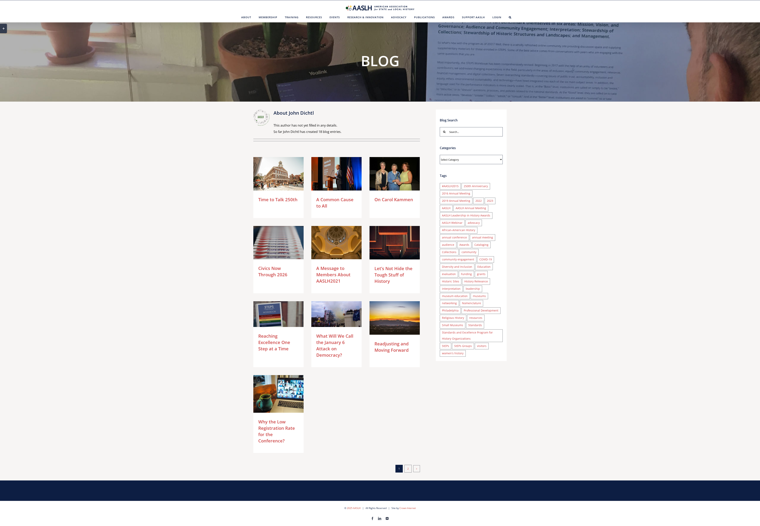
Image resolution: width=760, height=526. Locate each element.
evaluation (449, 274)
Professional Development (481, 310)
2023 (490, 201)
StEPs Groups (463, 346)
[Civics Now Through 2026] (278, 242)
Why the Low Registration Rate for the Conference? (272, 393)
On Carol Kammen (388, 173)
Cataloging (481, 245)
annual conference (454, 237)
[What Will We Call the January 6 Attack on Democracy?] (336, 314)
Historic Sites (450, 281)
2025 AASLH (354, 508)
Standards (475, 325)
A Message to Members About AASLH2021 (330, 242)
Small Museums (452, 325)
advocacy (474, 223)
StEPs (445, 346)
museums (479, 296)
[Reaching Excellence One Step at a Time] (278, 314)
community (469, 252)
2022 (478, 201)
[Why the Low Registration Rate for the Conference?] (278, 394)
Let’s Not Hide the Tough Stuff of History (388, 242)
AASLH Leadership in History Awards (466, 215)
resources (475, 318)
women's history (453, 353)
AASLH (446, 208)
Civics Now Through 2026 (272, 242)
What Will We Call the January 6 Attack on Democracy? (330, 314)
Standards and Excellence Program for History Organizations (467, 335)
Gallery (284, 173)
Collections (449, 252)
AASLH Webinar (452, 223)
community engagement (458, 259)
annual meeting (482, 237)
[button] (510, 17)
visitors (481, 346)
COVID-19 (485, 259)
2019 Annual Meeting (456, 201)
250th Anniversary (476, 186)
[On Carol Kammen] (395, 174)
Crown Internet (407, 508)
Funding (466, 274)
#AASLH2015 (450, 186)
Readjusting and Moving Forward (388, 318)
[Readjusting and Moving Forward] (395, 318)
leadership (473, 289)
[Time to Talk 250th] (278, 174)
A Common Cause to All (330, 173)
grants (481, 274)
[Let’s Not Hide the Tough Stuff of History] (395, 243)
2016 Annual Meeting (456, 193)
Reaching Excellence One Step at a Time (272, 314)
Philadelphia (450, 310)
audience (448, 245)
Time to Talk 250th (272, 173)
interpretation (451, 289)
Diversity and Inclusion (457, 267)
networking (449, 303)
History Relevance (476, 281)
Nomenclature (471, 303)
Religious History (453, 318)
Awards (464, 245)
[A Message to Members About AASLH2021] (336, 242)
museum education (455, 296)
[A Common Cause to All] (336, 174)
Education (484, 267)
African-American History (458, 230)
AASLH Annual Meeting (471, 208)
